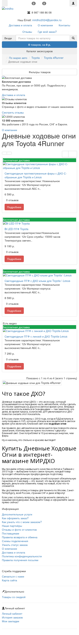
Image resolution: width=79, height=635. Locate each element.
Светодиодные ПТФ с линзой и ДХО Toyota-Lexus (36, 336)
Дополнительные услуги (17, 514)
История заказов (12, 617)
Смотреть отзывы (13, 112)
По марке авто (18, 58)
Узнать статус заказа (15, 545)
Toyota (35, 58)
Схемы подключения (15, 541)
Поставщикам (10, 533)
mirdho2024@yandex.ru (47, 20)
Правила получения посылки (20, 560)
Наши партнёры (12, 526)
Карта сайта (9, 580)
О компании (9, 130)
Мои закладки (10, 621)
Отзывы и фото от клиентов (19, 529)
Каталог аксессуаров (39, 51)
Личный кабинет (12, 613)
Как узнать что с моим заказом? (22, 522)
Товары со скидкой (14, 597)
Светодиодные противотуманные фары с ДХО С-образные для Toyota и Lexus (36, 175)
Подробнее (14, 207)
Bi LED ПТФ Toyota (16, 229)
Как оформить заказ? (15, 518)
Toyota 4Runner (53, 58)
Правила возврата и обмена (19, 537)
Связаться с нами (13, 576)
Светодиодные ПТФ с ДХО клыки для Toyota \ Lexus (37, 281)
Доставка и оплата (13, 95)
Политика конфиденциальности (22, 556)
